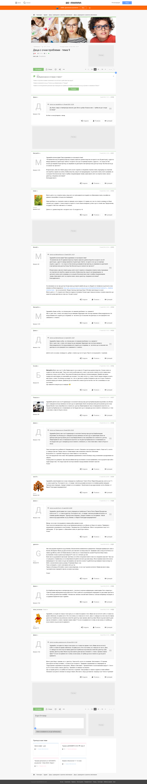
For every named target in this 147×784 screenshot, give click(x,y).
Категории (39, 774)
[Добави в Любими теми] (55, 69)
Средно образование (43, 749)
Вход (127, 3)
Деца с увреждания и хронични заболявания (60, 774)
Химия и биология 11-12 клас (72, 761)
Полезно (97, 121)
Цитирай (109, 121)
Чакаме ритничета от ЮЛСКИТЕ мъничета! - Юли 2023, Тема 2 (45, 762)
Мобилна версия (108, 781)
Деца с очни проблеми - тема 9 (51, 50)
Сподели (86, 121)
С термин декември (72, 749)
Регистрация (116, 2)
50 (102, 69)
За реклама (67, 781)
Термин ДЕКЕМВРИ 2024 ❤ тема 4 (73, 746)
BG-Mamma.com (43, 781)
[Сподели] (59, 69)
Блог (114, 781)
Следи (50, 69)
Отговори (38, 69)
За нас (61, 781)
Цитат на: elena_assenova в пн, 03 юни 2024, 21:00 (63, 642)
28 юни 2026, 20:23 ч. (74, 46)
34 (92, 69)
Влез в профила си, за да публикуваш (48, 731)
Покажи (73, 89)
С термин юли (42, 766)
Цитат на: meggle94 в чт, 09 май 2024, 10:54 (62, 104)
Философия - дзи (40, 746)
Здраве (45, 774)
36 (98, 69)
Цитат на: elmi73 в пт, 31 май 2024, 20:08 (61, 508)
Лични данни (80, 781)
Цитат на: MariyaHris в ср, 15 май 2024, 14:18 (62, 254)
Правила (73, 781)
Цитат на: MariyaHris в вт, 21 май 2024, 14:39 (62, 337)
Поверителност (88, 781)
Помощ (94, 781)
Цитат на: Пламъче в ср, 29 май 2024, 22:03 (62, 430)
